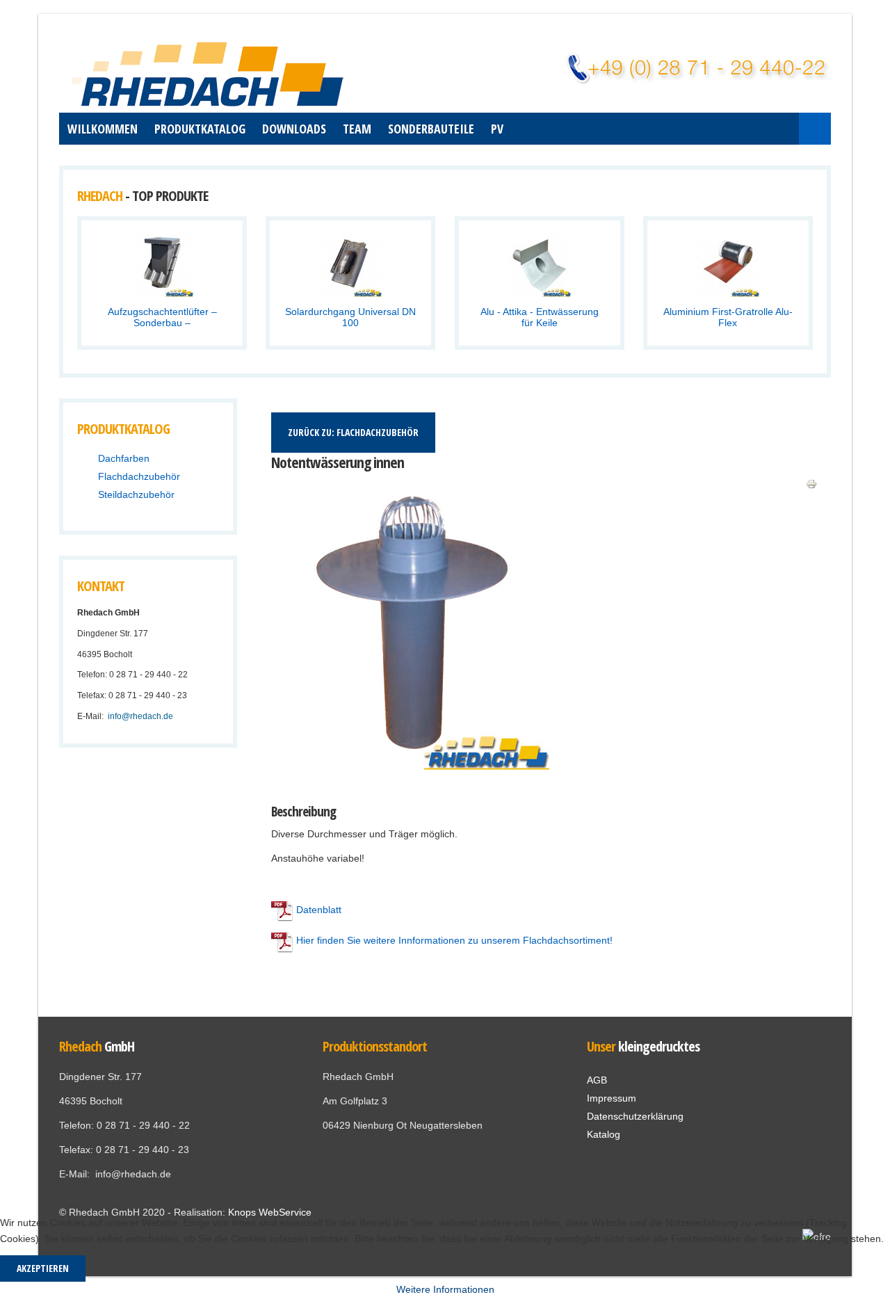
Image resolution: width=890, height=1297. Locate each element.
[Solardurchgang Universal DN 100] (350, 265)
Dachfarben (123, 458)
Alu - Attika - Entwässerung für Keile (539, 317)
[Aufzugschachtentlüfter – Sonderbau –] (162, 265)
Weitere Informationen (445, 1289)
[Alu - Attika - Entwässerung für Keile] (539, 265)
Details (197, 289)
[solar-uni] (315, 289)
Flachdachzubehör (139, 476)
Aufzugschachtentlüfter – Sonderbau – (162, 317)
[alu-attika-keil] (503, 289)
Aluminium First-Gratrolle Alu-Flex (728, 317)
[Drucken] (811, 483)
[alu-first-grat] (692, 289)
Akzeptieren (43, 1268)
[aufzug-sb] (126, 289)
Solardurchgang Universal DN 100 (350, 317)
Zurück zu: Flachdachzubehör (353, 432)
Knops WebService (270, 1212)
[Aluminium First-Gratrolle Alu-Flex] (728, 265)
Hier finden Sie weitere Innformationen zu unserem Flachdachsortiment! (453, 940)
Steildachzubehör (136, 494)
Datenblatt (318, 909)
